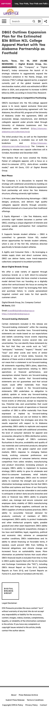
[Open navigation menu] (4, 21)
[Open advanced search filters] (39, 21)
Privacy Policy (31, 705)
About (13, 695)
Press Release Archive (28, 695)
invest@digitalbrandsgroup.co (21, 310)
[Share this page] (45, 21)
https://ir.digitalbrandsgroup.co (16, 314)
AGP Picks (6, 4)
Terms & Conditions (35, 700)
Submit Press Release (15, 700)
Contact (43, 705)
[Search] (34, 21)
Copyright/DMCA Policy (12, 705)
